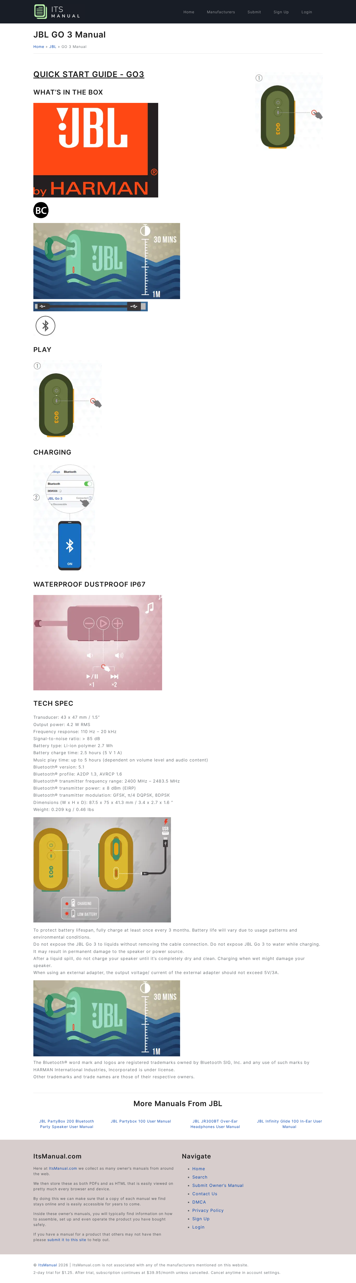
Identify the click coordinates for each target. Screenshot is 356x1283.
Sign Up (281, 12)
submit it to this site (66, 1239)
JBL (53, 46)
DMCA (199, 1202)
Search (199, 1177)
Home (188, 12)
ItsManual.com (63, 1168)
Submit (254, 12)
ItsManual (47, 1265)
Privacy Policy (208, 1210)
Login (307, 12)
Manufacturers (221, 12)
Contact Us (204, 1193)
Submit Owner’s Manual (218, 1185)
